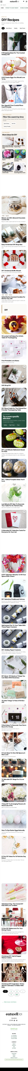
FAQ (14, 1046)
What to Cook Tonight (12, 7)
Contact (14, 1045)
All (3, 28)
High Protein (22, 28)
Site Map (14, 1048)
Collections (14, 1038)
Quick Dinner (9, 28)
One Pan (13, 123)
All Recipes (14, 1035)
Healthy (15, 28)
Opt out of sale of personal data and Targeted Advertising (14, 1059)
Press (14, 1055)
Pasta (18, 425)
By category (14, 1037)
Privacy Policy (14, 1057)
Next (17, 994)
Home (2, 7)
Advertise (14, 1053)
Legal (14, 1056)
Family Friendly (7, 126)
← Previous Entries (9, 1002)
